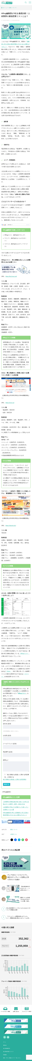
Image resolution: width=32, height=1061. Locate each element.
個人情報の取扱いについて (8, 1051)
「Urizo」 (8, 671)
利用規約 (5, 1054)
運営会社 (5, 1045)
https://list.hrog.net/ (11, 276)
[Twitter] (4, 1037)
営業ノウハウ (13, 829)
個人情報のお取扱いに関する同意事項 (14, 779)
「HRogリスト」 (24, 653)
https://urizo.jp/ (10, 402)
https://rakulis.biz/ (11, 525)
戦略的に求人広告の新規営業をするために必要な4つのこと (15, 44)
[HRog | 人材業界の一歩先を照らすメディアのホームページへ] (6, 2)
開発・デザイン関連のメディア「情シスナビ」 (12, 1057)
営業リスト (14, 834)
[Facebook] (8, 1037)
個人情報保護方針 (6, 1048)
